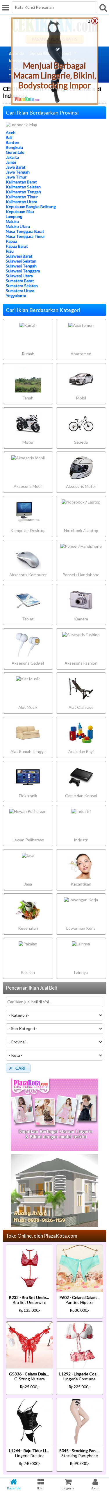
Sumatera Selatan (22, 285)
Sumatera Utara (20, 290)
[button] (18, 1068)
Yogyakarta (16, 295)
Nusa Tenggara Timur (25, 236)
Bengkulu (14, 147)
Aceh (10, 132)
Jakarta (12, 157)
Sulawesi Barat (19, 256)
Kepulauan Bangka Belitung (31, 206)
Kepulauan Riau (20, 211)
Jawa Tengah (18, 171)
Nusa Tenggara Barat (25, 231)
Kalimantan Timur (22, 196)
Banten (12, 142)
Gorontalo (15, 152)
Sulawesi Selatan (21, 260)
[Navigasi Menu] (6, 7)
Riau (10, 251)
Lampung (14, 216)
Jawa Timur (16, 176)
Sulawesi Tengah (21, 265)
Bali (9, 137)
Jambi (11, 162)
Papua (11, 241)
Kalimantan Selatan (23, 186)
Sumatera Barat (20, 280)
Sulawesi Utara (19, 275)
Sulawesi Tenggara (23, 270)
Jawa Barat (16, 167)
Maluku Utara (18, 226)
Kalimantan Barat (21, 181)
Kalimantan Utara (21, 201)
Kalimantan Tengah (23, 191)
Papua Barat (17, 246)
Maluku (12, 221)
